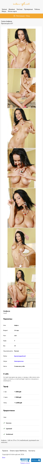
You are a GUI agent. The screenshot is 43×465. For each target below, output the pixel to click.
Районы (37, 9)
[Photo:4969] (21, 288)
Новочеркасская (18, 361)
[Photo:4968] (21, 248)
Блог (3, 458)
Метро (4, 11)
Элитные (19, 9)
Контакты (32, 451)
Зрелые (4, 9)
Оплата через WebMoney (18, 451)
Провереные (28, 9)
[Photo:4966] (21, 168)
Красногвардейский (20, 356)
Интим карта (12, 11)
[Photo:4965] (21, 128)
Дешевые (12, 9)
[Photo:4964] (21, 88)
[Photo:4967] (21, 208)
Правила (5, 451)
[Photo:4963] (21, 48)
